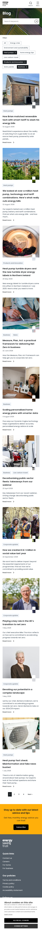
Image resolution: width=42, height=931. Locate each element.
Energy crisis (15, 43)
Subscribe (21, 827)
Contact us (7, 858)
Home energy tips (27, 52)
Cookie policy (8, 887)
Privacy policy (8, 883)
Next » (30, 794)
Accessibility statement (13, 890)
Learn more (8, 914)
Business (21, 67)
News (15, 335)
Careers (6, 861)
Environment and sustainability (16, 48)
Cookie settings (21, 926)
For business (8, 868)
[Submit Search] (36, 21)
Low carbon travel (11, 57)
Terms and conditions (12, 880)
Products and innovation (13, 62)
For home (7, 865)
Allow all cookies (21, 920)
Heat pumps (9, 52)
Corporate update (10, 544)
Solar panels (9, 67)
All (5, 43)
